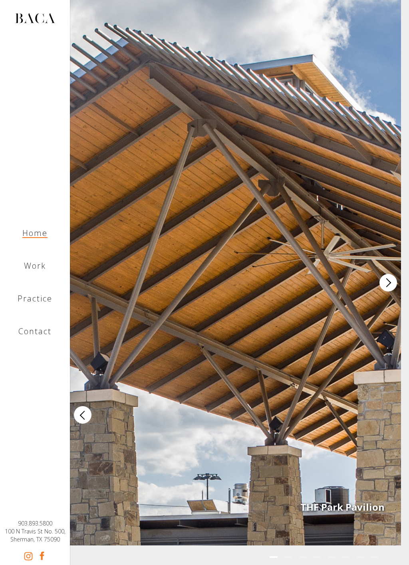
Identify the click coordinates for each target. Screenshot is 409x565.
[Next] (388, 282)
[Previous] (82, 415)
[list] (235, 282)
